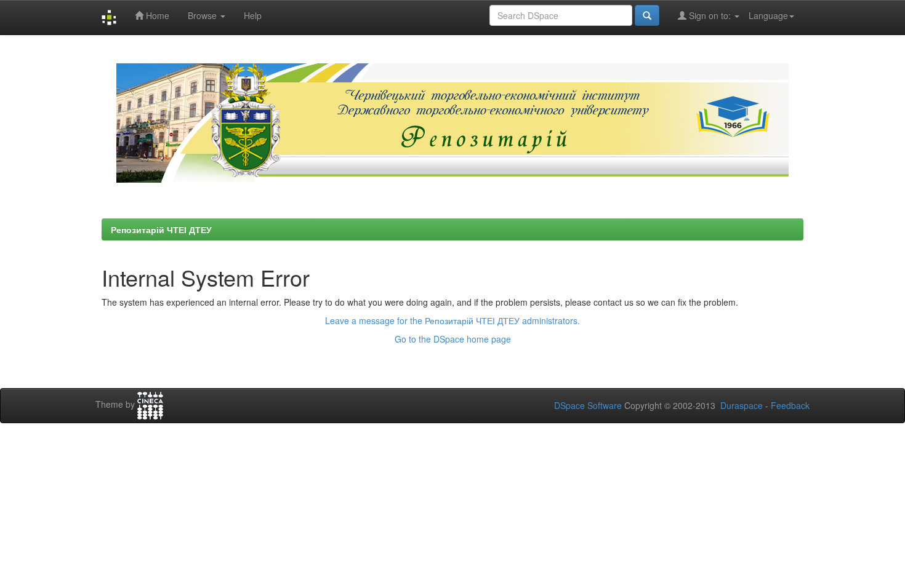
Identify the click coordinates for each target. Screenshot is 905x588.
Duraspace (741, 405)
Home (156, 15)
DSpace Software (588, 405)
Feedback (790, 405)
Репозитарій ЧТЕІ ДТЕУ (161, 229)
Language (768, 15)
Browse (203, 15)
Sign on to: (709, 15)
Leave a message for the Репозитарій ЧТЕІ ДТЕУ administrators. (452, 320)
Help (253, 15)
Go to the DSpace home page (453, 339)
